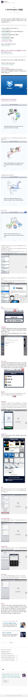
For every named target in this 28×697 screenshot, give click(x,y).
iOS (14, 7)
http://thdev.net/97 (6, 36)
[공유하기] (5, 643)
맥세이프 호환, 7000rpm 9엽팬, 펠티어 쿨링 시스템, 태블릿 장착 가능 (10, 635)
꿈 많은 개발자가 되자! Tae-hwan (10, 674)
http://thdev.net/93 (6, 30)
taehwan (5, 1)
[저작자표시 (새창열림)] (14, 642)
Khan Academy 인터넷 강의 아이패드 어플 (8, 655)
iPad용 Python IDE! (5, 651)
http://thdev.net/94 (6, 33)
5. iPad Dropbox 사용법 (14, 10)
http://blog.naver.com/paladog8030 (8, 621)
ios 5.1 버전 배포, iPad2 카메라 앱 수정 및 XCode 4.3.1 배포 (8, 660)
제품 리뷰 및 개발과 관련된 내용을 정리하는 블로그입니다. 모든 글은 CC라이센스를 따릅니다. (11, 677)
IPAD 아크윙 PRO (6, 632)
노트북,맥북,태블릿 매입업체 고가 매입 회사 (9, 623)
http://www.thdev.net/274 (7, 53)
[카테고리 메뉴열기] (25, 2)
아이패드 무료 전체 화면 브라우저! (8, 657)
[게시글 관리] (6, 643)
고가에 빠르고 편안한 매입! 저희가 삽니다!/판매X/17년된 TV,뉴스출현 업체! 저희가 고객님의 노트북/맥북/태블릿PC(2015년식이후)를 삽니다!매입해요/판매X (10, 625)
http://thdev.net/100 (6, 39)
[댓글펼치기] (4, 669)
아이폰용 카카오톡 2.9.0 (6, 653)
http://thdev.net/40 (5, 45)
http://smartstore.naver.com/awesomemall (10, 630)
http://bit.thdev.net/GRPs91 (7, 64)
